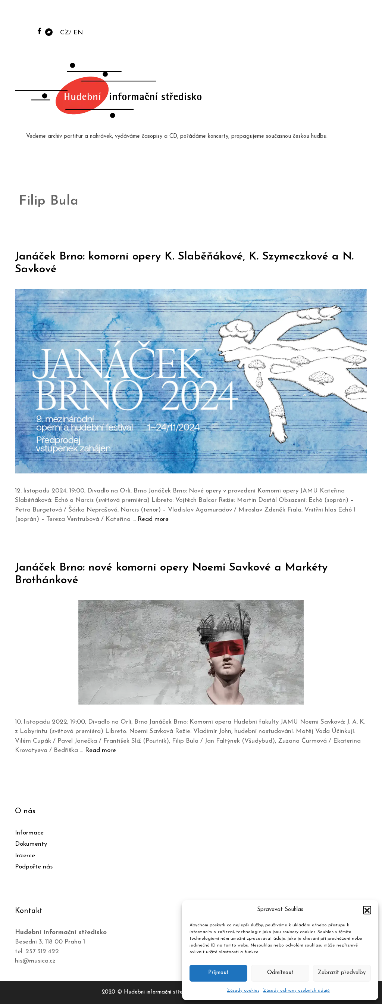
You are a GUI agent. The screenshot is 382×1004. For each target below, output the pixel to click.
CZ (64, 32)
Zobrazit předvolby (342, 973)
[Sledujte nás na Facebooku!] (39, 31)
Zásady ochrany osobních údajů (296, 990)
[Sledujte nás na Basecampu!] (49, 31)
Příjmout (218, 973)
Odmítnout (280, 973)
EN (78, 32)
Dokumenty (31, 844)
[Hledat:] (319, 15)
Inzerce (25, 855)
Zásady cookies (243, 990)
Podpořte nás (34, 867)
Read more (153, 519)
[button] (367, 910)
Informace (29, 833)
